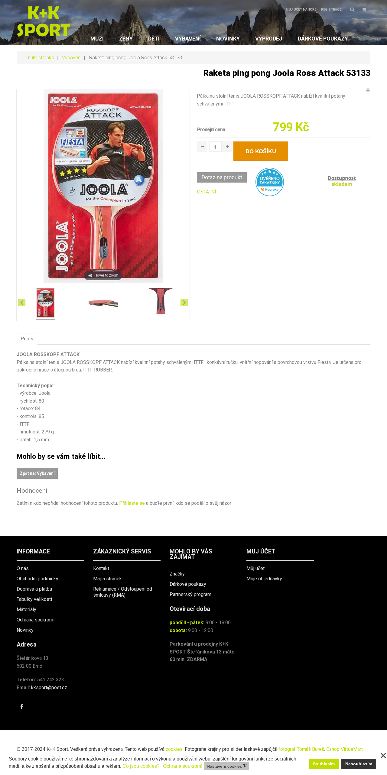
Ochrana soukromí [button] (182, 766)
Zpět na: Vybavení (37, 473)
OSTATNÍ (206, 192)
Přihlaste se (132, 503)
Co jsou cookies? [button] (141, 766)
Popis (27, 339)
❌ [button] (383, 755)
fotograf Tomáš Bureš (301, 749)
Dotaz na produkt (222, 177)
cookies (174, 749)
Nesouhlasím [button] (358, 763)
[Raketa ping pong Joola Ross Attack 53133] (45, 303)
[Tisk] (368, 89)
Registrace (331, 9)
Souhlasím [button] (324, 763)
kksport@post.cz (49, 687)
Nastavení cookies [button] (227, 766)
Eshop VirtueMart (344, 749)
